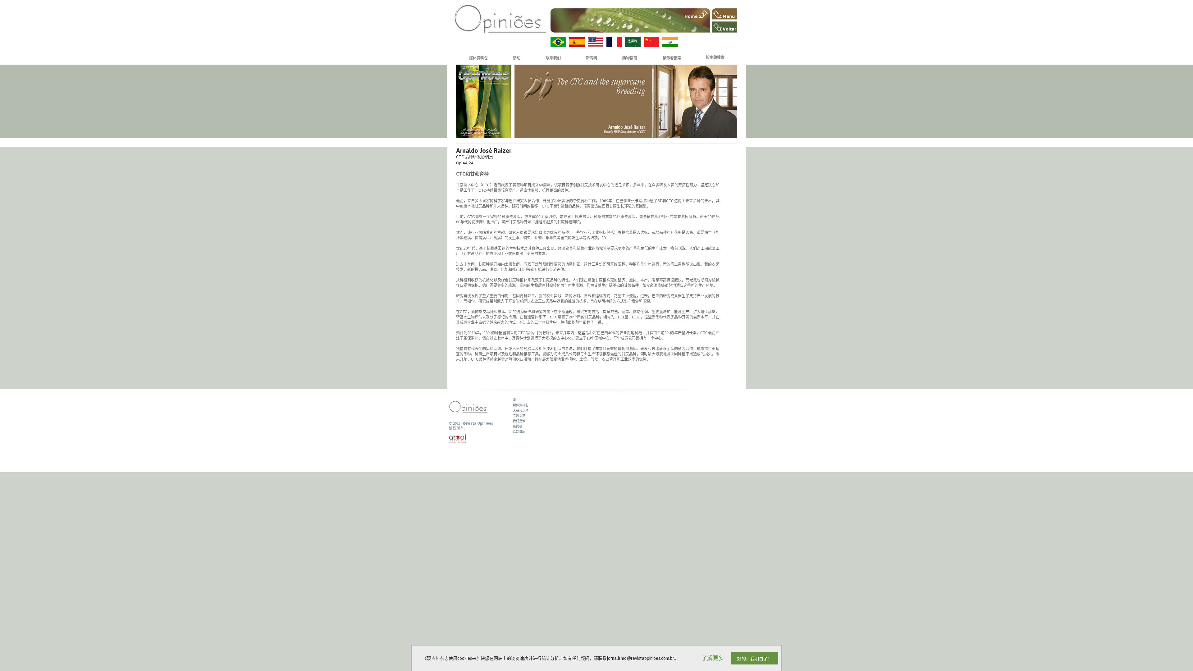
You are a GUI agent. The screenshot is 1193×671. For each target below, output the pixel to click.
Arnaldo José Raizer (483, 150)
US (595, 42)
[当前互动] (457, 439)
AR (633, 42)
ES (577, 42)
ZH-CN (651, 42)
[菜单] (724, 14)
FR (614, 42)
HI (670, 42)
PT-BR (558, 42)
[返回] (724, 27)
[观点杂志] (500, 19)
